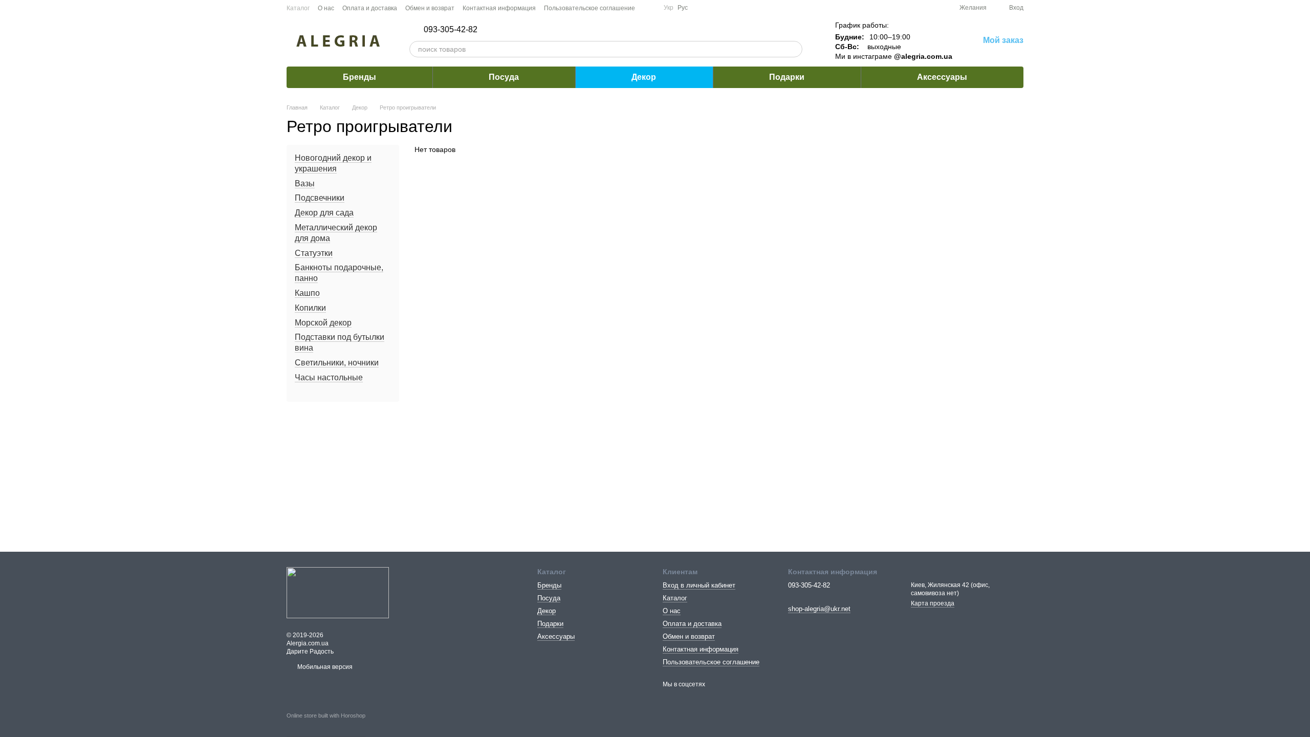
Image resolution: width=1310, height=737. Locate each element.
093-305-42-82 (450, 30)
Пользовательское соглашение (589, 8)
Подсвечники (319, 198)
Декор (643, 77)
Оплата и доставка (369, 8)
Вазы (305, 183)
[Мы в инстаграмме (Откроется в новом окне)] (649, 8)
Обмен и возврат (429, 8)
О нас (326, 8)
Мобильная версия (324, 666)
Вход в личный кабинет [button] (699, 585)
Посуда (504, 77)
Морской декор (323, 322)
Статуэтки (314, 253)
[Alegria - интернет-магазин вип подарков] (338, 592)
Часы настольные (329, 377)
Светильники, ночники (337, 362)
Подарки (786, 77)
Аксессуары (942, 77)
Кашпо (307, 293)
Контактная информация (499, 8)
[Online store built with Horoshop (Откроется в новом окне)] (326, 724)
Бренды (359, 77)
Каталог (298, 8)
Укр (668, 8)
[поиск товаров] (794, 49)
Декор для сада (324, 212)
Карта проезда (932, 603)
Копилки (310, 308)
